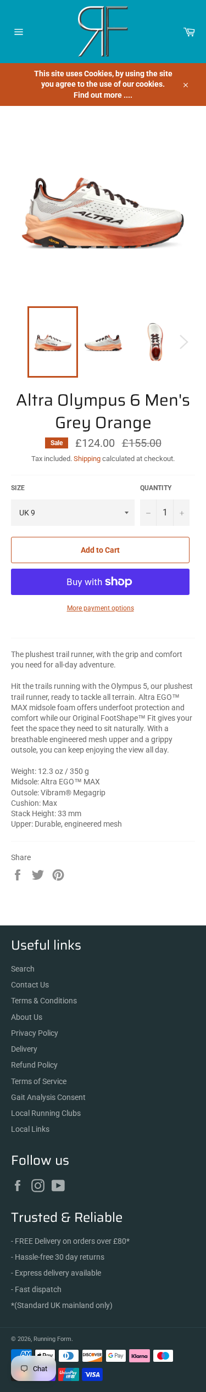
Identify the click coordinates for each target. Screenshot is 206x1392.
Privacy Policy (34, 1033)
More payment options (100, 608)
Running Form (52, 1339)
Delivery (24, 1049)
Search (23, 968)
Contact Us (30, 984)
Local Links (30, 1129)
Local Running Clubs (46, 1113)
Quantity (155, 488)
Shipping (87, 458)
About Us (26, 1017)
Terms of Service (38, 1081)
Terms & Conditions (44, 1000)
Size (18, 488)
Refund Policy (34, 1064)
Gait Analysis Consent (48, 1097)
